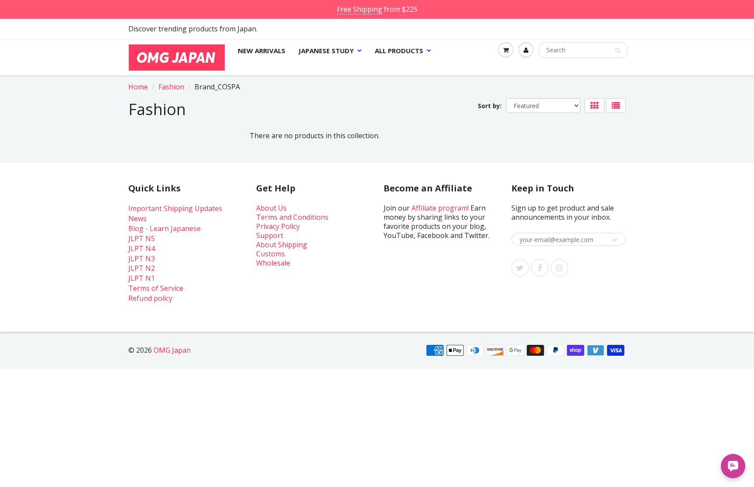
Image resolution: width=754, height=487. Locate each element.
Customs (270, 254)
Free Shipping (359, 9)
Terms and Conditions (292, 217)
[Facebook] (539, 267)
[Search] (617, 51)
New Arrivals (261, 50)
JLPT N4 (141, 248)
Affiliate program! (440, 208)
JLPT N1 (141, 278)
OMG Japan (172, 350)
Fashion (171, 87)
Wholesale (273, 263)
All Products (399, 50)
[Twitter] (520, 267)
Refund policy (150, 298)
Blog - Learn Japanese (164, 228)
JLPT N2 (141, 268)
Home (138, 87)
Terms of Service (155, 288)
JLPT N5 (141, 238)
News (137, 218)
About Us (271, 208)
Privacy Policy (278, 226)
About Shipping (281, 244)
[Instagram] (559, 267)
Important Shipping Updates (175, 208)
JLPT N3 (141, 258)
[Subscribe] (615, 240)
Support (269, 235)
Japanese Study (326, 50)
